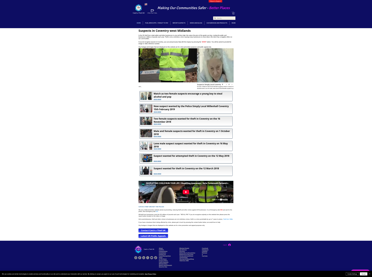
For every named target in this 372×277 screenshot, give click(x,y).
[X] (147, 257)
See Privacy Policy (150, 274)
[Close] (370, 273)
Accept (364, 274)
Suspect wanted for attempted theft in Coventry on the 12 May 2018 (191, 155)
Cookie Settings (352, 274)
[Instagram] (135, 257)
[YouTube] (151, 257)
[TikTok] (155, 257)
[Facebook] (139, 257)
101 (157, 211)
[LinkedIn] (143, 257)
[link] (233, 13)
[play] (223, 83)
